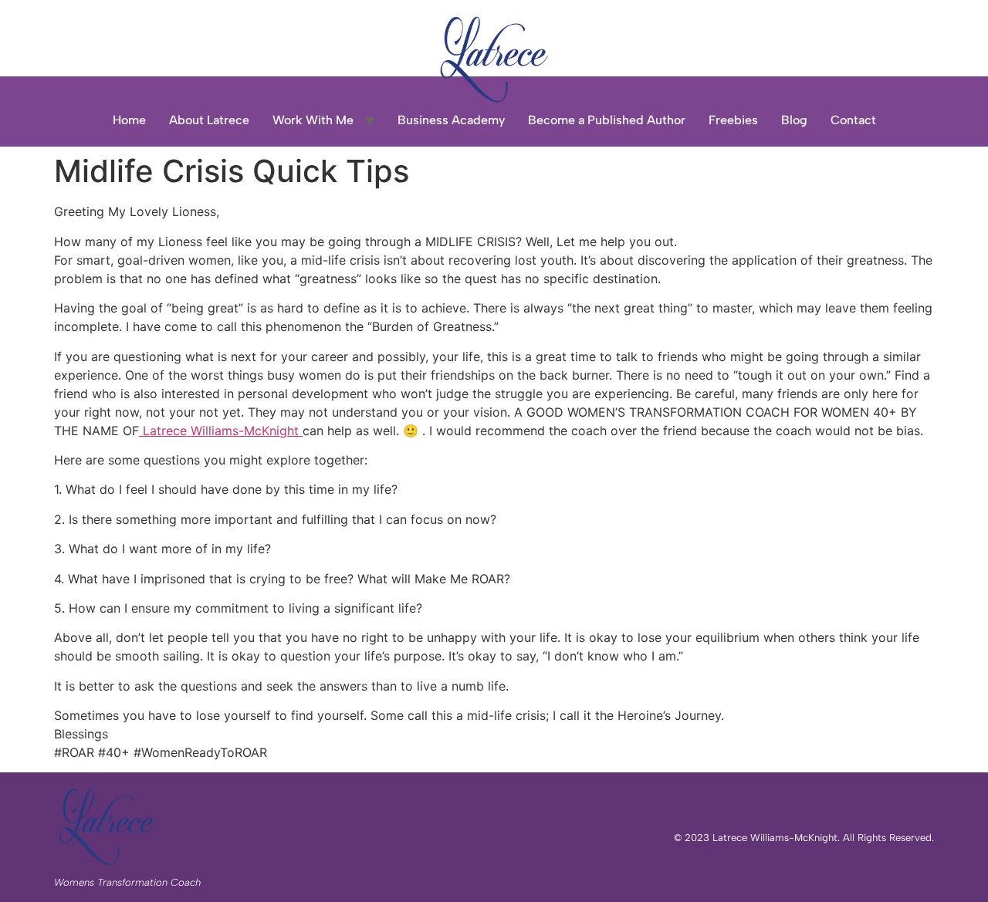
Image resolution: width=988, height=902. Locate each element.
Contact (853, 120)
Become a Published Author (606, 120)
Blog (794, 120)
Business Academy (451, 120)
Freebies (733, 120)
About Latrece (209, 120)
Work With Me (313, 120)
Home (129, 120)
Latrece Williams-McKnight (221, 430)
